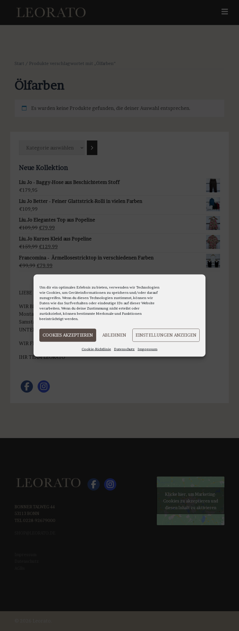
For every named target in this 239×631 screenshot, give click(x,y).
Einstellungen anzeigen (166, 335)
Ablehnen (114, 335)
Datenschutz (124, 349)
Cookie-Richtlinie (96, 349)
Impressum (147, 349)
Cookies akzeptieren (68, 335)
